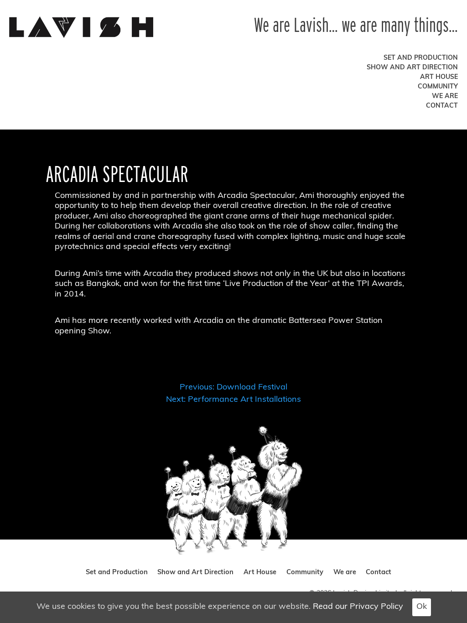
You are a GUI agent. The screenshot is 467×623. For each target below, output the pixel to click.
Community (438, 86)
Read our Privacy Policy (358, 607)
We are (445, 96)
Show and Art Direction (412, 67)
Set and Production (421, 58)
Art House (439, 77)
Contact (442, 106)
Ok (421, 607)
